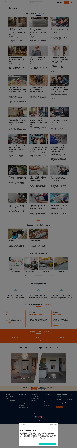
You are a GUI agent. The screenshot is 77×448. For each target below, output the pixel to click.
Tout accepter (47, 443)
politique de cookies (48, 439)
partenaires (49, 432)
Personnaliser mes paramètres (29, 443)
